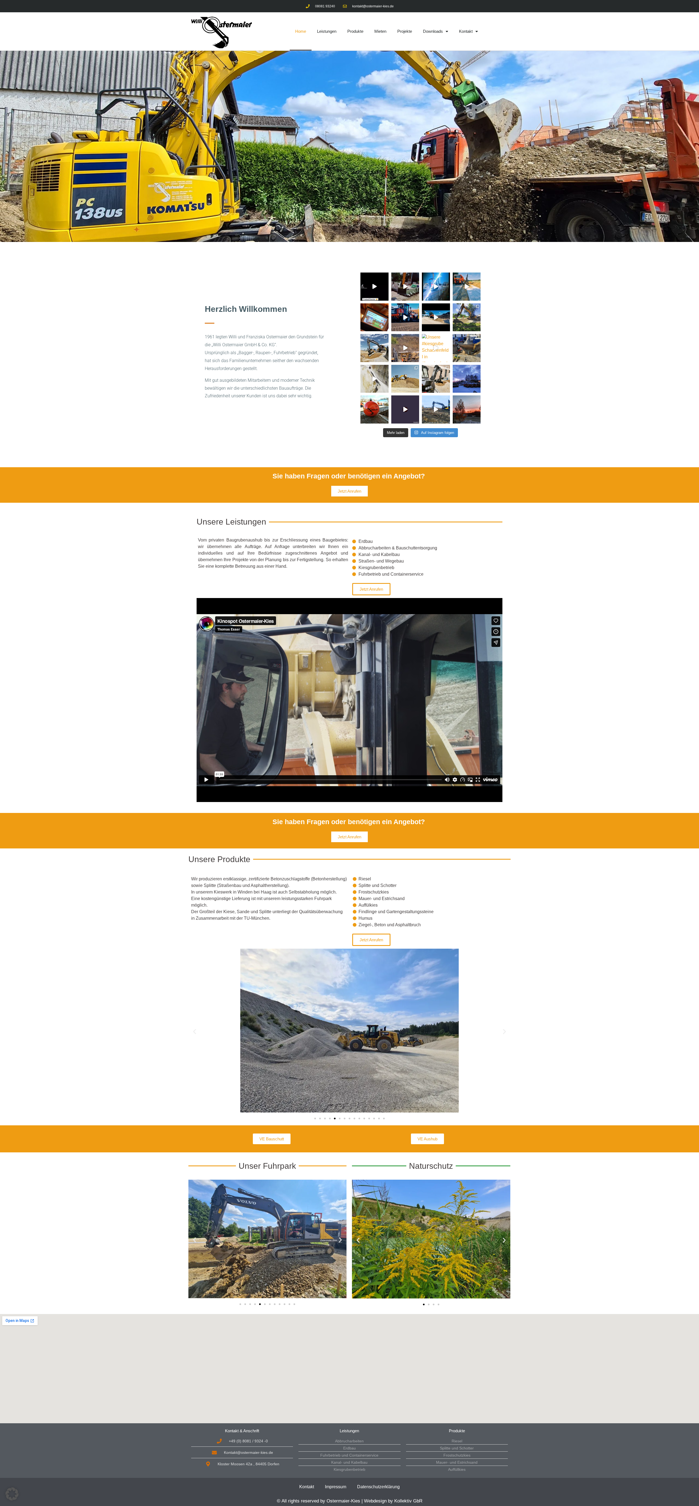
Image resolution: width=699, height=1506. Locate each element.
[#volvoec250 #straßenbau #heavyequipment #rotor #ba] (436, 409)
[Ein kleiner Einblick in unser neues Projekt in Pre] (467, 317)
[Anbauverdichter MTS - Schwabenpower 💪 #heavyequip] (405, 287)
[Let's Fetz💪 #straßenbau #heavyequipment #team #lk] (467, 287)
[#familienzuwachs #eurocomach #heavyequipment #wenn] (436, 379)
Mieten (380, 31)
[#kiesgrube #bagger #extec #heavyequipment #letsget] (405, 348)
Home (300, 31)
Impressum (335, 1486)
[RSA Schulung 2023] (374, 317)
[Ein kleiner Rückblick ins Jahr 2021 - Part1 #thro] (405, 379)
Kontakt (466, 31)
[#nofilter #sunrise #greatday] (467, 409)
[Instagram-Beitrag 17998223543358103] (374, 287)
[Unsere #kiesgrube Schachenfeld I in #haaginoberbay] (436, 348)
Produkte (355, 31)
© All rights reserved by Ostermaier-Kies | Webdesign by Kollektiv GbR (349, 1501)
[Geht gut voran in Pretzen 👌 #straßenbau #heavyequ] (436, 317)
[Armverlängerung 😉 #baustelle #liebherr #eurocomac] (436, 287)
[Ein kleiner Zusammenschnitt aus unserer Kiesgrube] (374, 379)
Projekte (404, 31)
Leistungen (326, 31)
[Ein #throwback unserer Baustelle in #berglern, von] (467, 348)
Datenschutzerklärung (378, 1486)
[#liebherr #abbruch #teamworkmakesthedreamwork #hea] (405, 409)
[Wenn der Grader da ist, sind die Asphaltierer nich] (405, 317)
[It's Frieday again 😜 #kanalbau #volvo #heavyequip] (374, 348)
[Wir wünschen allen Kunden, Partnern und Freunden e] (374, 409)
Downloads (433, 31)
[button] (194, 1031)
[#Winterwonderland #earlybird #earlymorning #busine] (467, 379)
